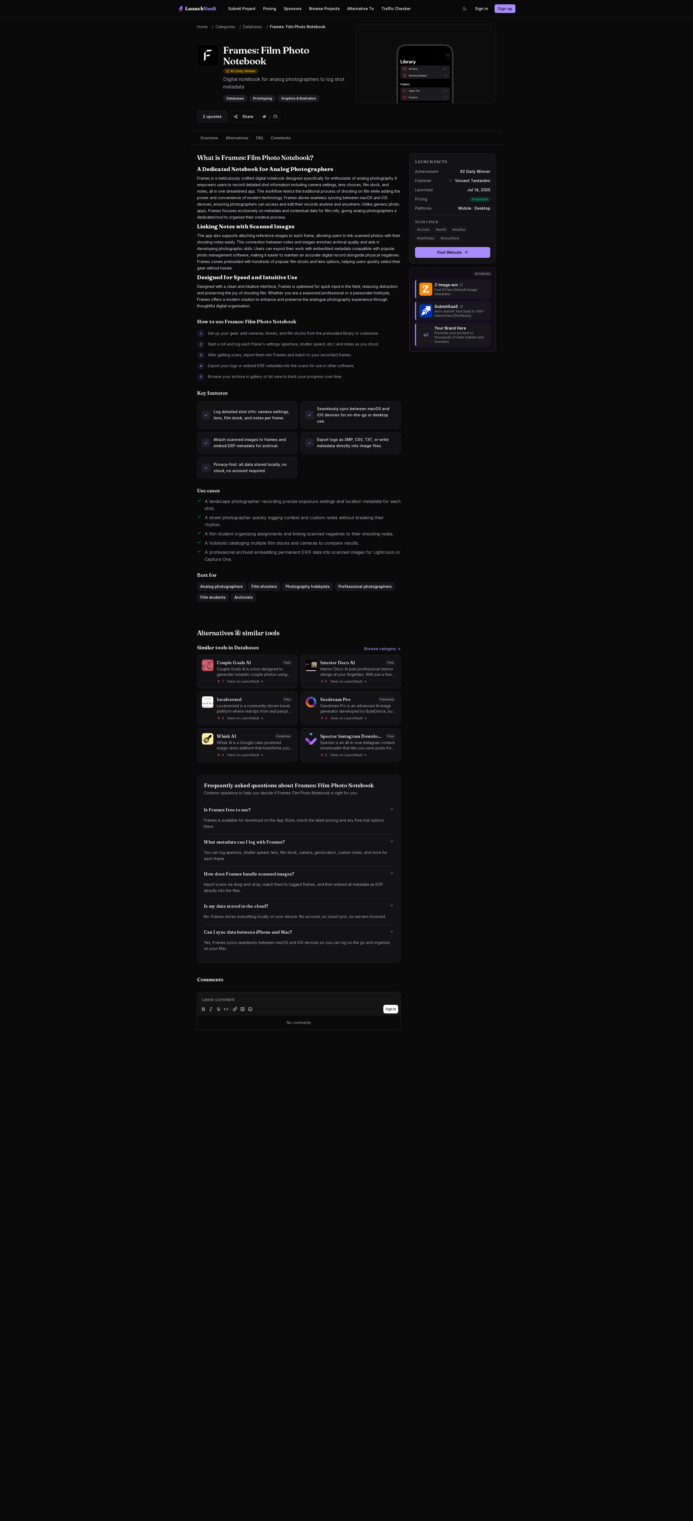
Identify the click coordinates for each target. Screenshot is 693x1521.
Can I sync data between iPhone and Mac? (248, 932)
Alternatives (237, 138)
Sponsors (293, 8)
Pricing (269, 8)
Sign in (481, 8)
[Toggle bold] (203, 1009)
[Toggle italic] (211, 1009)
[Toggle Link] (235, 1009)
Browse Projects (324, 8)
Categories (225, 26)
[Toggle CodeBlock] (242, 1009)
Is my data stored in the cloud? (236, 906)
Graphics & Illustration (298, 98)
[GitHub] (275, 116)
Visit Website (449, 252)
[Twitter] (264, 116)
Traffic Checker (396, 8)
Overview (209, 138)
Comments (281, 138)
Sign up (505, 8)
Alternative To (360, 8)
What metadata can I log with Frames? (244, 842)
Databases (252, 26)
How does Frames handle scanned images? (249, 874)
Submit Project (242, 8)
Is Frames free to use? (227, 809)
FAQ (259, 138)
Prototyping (262, 98)
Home (202, 26)
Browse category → (382, 648)
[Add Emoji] (250, 1009)
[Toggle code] (226, 1009)
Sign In (390, 1009)
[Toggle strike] (218, 1009)
